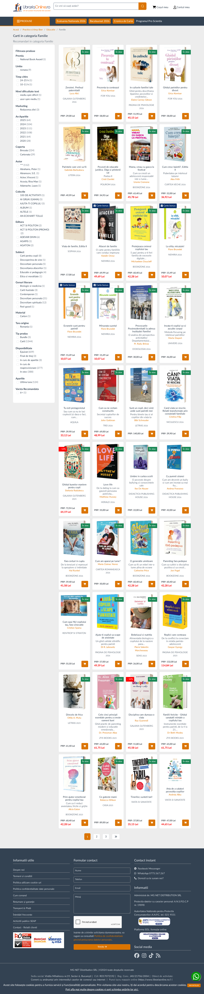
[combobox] (95, 6)
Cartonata (27, 154)
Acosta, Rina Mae (30, 181)
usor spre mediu (30, 99)
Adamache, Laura (30, 186)
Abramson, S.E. (29, 173)
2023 (26, 128)
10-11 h (26, 84)
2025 (25, 120)
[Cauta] (142, 6)
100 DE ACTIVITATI (32, 195)
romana (25, 70)
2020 (25, 141)
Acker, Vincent (29, 177)
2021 (25, 137)
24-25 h (26, 80)
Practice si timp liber (33, 30)
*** (24, 165)
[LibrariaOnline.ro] (32, 7)
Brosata (27, 150)
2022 (26, 132)
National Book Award (33, 59)
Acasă (16, 30)
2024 (26, 124)
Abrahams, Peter (30, 169)
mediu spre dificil (30, 95)
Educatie (51, 30)
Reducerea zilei (29, 110)
